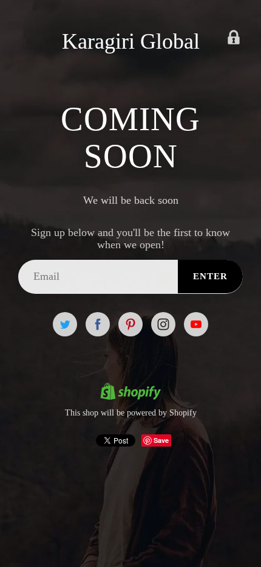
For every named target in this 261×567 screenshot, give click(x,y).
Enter (210, 276)
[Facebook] (98, 324)
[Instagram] (163, 324)
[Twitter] (65, 324)
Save (161, 440)
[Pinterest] (130, 324)
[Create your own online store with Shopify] (130, 393)
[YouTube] (196, 324)
